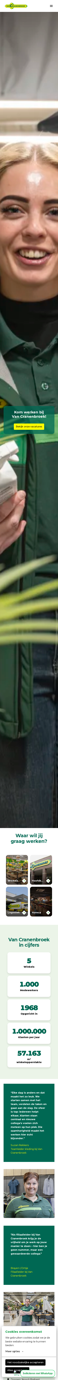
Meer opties (12, 1351)
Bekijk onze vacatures (29, 426)
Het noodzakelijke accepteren (25, 1362)
